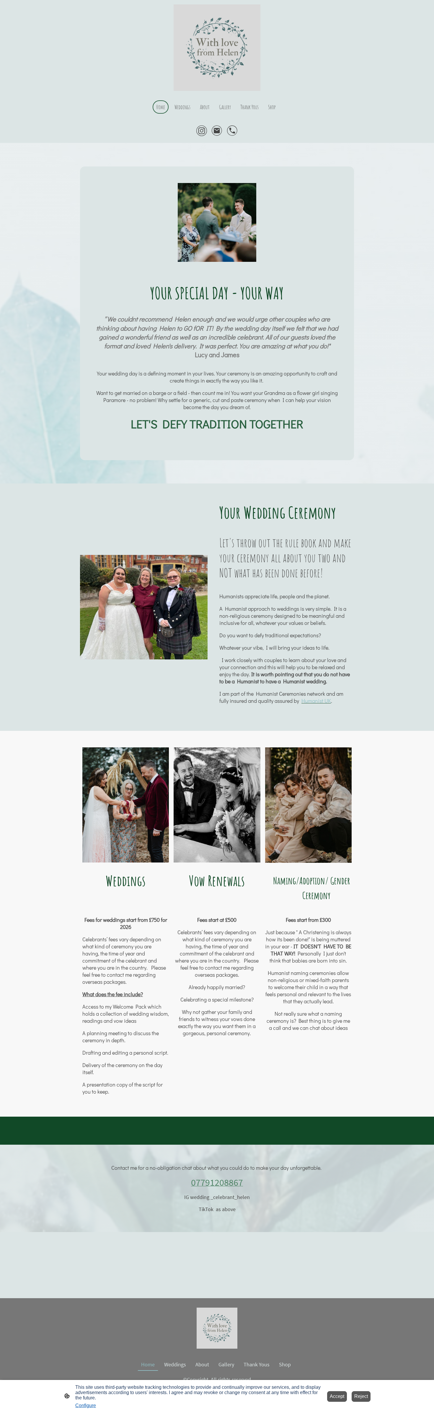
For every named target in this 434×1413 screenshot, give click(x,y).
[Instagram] (201, 130)
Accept (337, 1396)
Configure (85, 1405)
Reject (361, 1396)
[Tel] (232, 130)
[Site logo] (217, 47)
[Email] (217, 130)
